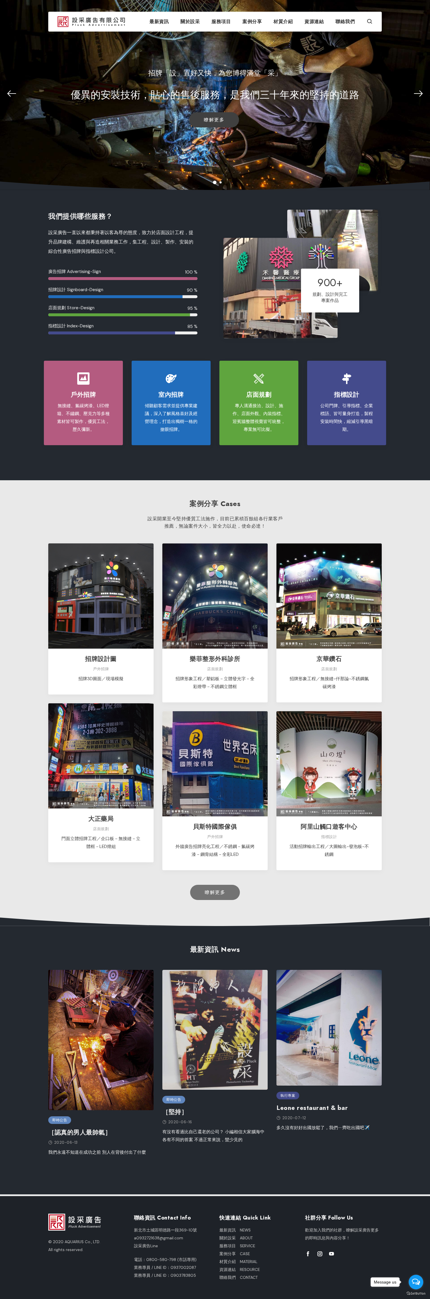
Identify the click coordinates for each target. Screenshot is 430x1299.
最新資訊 (159, 21)
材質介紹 (283, 21)
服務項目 (221, 21)
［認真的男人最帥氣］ (79, 1132)
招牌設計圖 (101, 658)
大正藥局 (100, 818)
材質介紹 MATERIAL (238, 1261)
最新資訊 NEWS (235, 1230)
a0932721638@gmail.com (158, 1238)
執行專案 (288, 1095)
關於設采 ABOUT (236, 1238)
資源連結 (314, 21)
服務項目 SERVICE (237, 1245)
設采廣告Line (146, 1245)
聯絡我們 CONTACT (238, 1277)
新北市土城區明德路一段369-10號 (165, 1230)
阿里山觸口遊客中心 (329, 826)
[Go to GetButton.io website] (416, 1293)
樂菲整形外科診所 (215, 658)
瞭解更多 (214, 120)
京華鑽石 (329, 658)
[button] (370, 22)
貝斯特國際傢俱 (215, 826)
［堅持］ (175, 1112)
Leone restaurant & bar (312, 1107)
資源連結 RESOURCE (239, 1269)
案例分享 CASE (234, 1253)
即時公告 (59, 1120)
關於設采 (190, 21)
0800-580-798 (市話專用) (171, 1259)
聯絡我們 (345, 21)
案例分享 (252, 21)
